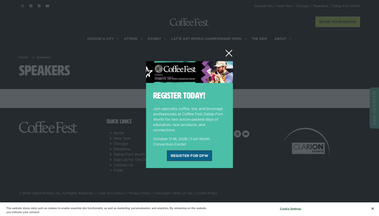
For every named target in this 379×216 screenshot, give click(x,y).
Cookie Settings (290, 208)
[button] (229, 53)
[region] (189, 209)
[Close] (372, 208)
